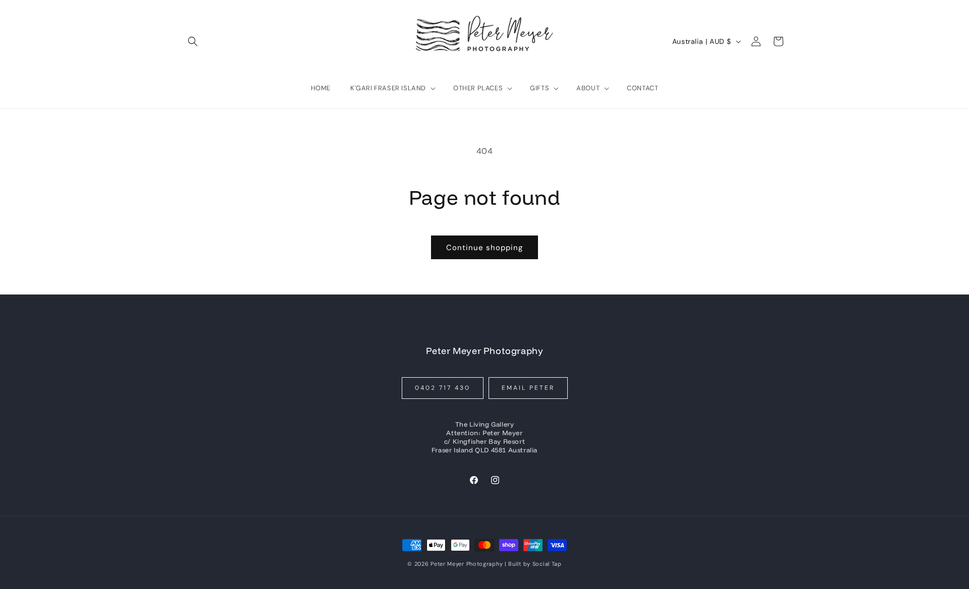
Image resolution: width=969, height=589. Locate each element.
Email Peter (528, 388)
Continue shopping (484, 248)
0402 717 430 (442, 388)
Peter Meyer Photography (466, 563)
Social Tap (547, 563)
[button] (193, 41)
